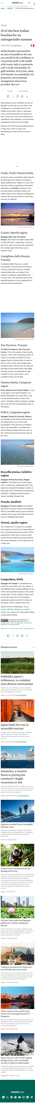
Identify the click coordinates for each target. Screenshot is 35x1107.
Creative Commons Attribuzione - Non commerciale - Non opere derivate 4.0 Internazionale (16, 623)
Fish (21, 628)
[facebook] (3, 1097)
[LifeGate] (17, 2)
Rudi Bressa (17, 45)
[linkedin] (27, 1097)
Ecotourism (23, 91)
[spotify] (15, 1097)
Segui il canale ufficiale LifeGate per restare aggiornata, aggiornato (15, 609)
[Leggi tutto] (33, 647)
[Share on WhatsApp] (22, 96)
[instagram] (23, 1097)
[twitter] (7, 1097)
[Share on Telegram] (27, 96)
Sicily (25, 628)
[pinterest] (11, 1097)
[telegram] (31, 1097)
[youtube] (19, 1097)
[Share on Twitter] (13, 96)
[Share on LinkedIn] (17, 96)
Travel (4, 25)
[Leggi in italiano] (32, 45)
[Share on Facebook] (8, 96)
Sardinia (31, 628)
